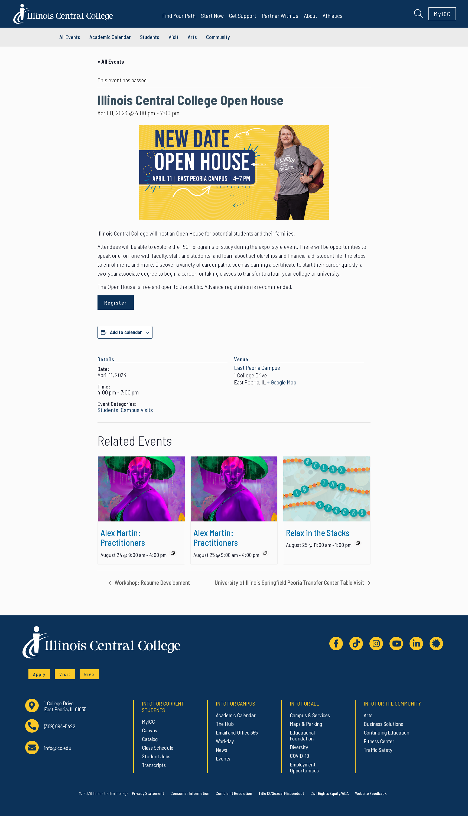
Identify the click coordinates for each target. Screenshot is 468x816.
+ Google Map (281, 382)
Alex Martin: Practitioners (122, 537)
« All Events (111, 61)
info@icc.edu (58, 748)
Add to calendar (126, 332)
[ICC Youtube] (396, 643)
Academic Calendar (236, 715)
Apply (39, 674)
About (310, 15)
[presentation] (141, 488)
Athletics (333, 15)
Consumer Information (189, 793)
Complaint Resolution (234, 793)
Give (89, 674)
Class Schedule (157, 747)
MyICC (442, 13)
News (221, 750)
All (69, 37)
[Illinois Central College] (63, 13)
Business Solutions (383, 724)
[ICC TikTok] (356, 643)
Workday (225, 741)
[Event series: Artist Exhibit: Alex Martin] (173, 553)
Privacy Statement (148, 793)
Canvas (149, 730)
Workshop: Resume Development (151, 582)
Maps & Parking (306, 724)
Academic (110, 37)
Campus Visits (137, 409)
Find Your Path (179, 15)
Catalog (150, 739)
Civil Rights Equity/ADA (329, 793)
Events (223, 758)
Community (218, 37)
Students (149, 37)
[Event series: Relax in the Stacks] (358, 543)
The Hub (225, 724)
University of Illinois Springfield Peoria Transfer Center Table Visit (290, 582)
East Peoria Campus (257, 367)
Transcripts (154, 765)
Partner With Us (280, 15)
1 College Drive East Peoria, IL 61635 (65, 706)
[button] (418, 13)
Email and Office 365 (237, 732)
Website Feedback (370, 793)
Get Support (242, 15)
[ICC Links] (436, 643)
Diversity (299, 747)
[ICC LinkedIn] (416, 643)
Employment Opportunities (304, 767)
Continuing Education (386, 732)
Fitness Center (379, 741)
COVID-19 (299, 756)
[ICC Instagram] (376, 643)
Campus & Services (310, 715)
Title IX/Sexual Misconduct (281, 793)
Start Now (212, 15)
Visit (173, 37)
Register (115, 302)
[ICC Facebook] (336, 643)
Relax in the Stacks (317, 532)
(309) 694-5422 (60, 726)
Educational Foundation (302, 735)
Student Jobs (156, 756)
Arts (192, 37)
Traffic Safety (378, 750)
